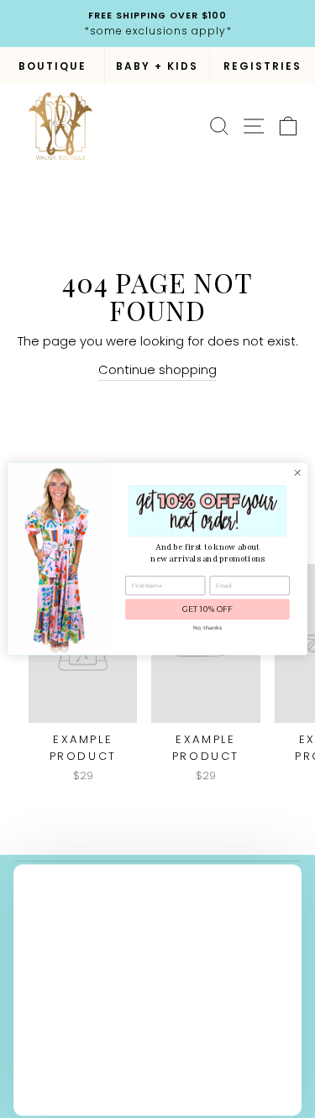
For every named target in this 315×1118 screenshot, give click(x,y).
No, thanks (207, 627)
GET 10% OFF (207, 609)
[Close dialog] (297, 472)
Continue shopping (157, 369)
